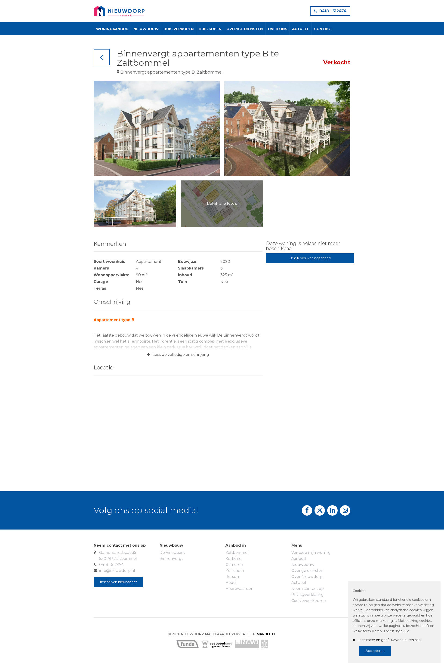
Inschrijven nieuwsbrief (118, 582)
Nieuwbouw (146, 29)
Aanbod (298, 558)
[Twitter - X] (319, 510)
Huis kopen (210, 29)
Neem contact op (307, 588)
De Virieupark (172, 552)
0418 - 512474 (332, 11)
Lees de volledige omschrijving (178, 355)
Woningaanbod (112, 29)
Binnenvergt (171, 558)
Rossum (232, 576)
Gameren (234, 564)
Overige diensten (244, 29)
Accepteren (375, 651)
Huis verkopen (178, 29)
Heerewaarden (239, 588)
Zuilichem (234, 570)
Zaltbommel (237, 552)
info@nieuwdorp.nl (117, 570)
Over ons (277, 29)
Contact (323, 29)
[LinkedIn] (332, 510)
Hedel (231, 582)
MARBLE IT (266, 634)
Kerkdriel (234, 558)
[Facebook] (307, 510)
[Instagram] (345, 510)
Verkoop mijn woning (311, 552)
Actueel (300, 29)
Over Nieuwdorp (307, 576)
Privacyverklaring (307, 594)
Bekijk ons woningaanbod (310, 258)
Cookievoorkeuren (308, 600)
